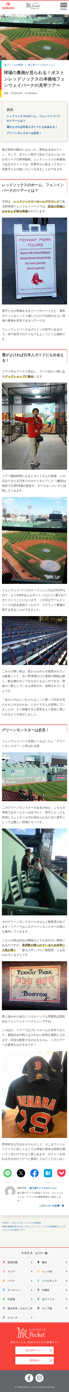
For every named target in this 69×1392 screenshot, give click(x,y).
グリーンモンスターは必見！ (24, 132)
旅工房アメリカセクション (42, 65)
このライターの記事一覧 (51, 1205)
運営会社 (34, 1360)
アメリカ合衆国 (15, 65)
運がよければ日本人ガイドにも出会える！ (32, 126)
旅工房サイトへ (34, 1350)
